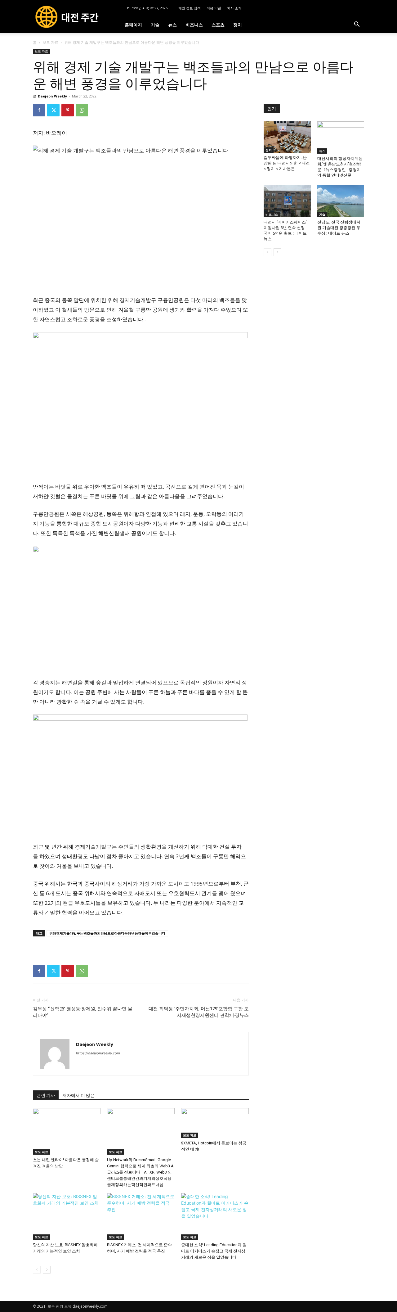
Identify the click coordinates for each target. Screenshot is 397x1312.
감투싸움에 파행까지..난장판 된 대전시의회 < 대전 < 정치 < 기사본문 (287, 163)
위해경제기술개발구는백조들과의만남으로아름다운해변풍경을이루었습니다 (107, 933)
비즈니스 (194, 25)
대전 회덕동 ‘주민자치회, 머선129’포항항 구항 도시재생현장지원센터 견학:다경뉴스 (199, 1012)
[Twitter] (53, 110)
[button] (356, 25)
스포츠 (218, 25)
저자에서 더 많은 (78, 1095)
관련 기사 (46, 1095)
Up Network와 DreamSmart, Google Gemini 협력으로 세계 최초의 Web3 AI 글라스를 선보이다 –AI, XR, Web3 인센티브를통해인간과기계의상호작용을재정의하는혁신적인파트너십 (141, 1172)
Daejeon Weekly (52, 96)
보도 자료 (50, 42)
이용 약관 (214, 8)
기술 (155, 25)
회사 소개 (234, 8)
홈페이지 (133, 25)
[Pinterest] (67, 110)
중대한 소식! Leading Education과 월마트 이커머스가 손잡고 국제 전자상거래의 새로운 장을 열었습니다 (214, 1251)
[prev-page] (37, 1270)
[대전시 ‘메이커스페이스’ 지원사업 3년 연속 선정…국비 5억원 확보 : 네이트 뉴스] (287, 201)
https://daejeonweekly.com (98, 1053)
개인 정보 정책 (189, 8)
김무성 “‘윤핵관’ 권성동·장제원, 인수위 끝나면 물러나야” (82, 1012)
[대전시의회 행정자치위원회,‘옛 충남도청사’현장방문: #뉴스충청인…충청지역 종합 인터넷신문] (340, 137)
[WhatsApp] (82, 110)
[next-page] (47, 1270)
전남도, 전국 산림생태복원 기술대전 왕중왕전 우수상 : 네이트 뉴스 (338, 228)
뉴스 (172, 25)
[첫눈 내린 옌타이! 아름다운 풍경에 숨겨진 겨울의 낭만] (66, 1131)
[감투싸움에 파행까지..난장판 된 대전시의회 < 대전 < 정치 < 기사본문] (287, 137)
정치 (237, 25)
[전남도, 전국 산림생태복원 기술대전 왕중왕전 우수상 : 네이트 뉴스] (340, 201)
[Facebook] (39, 110)
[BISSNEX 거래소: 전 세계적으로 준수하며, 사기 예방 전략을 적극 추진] (141, 1216)
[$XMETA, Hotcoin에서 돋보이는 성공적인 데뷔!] (215, 1123)
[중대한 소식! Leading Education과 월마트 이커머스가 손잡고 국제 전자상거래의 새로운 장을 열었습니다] (215, 1216)
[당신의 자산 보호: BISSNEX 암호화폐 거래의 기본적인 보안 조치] (66, 1216)
